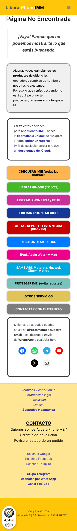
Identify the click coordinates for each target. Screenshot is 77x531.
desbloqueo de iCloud (34, 151)
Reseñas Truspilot (38, 464)
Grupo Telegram (38, 474)
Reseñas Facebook (38, 459)
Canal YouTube (38, 484)
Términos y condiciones (38, 390)
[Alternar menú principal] (69, 7)
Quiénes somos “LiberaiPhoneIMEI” (38, 429)
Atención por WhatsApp (38, 479)
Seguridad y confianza (38, 410)
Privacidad (38, 400)
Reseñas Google (38, 454)
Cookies (38, 405)
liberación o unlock (31, 136)
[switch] (9, 525)
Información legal (38, 395)
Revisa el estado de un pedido (38, 440)
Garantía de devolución (38, 435)
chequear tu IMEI (33, 131)
